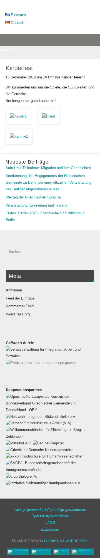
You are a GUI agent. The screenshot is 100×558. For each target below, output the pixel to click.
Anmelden (14, 290)
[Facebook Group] (82, 552)
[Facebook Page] (18, 552)
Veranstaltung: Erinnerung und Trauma (36, 205)
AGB (51, 523)
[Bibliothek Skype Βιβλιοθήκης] (61, 552)
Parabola (53, 541)
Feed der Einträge (20, 298)
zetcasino (8, 49)
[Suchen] (87, 253)
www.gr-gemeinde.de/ (31, 510)
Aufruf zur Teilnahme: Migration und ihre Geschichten (48, 168)
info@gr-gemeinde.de (69, 510)
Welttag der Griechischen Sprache (33, 197)
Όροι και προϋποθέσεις (50, 516)
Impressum (50, 529)
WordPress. (77, 541)
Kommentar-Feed (20, 306)
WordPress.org (18, 314)
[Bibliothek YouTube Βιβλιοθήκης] (41, 552)
